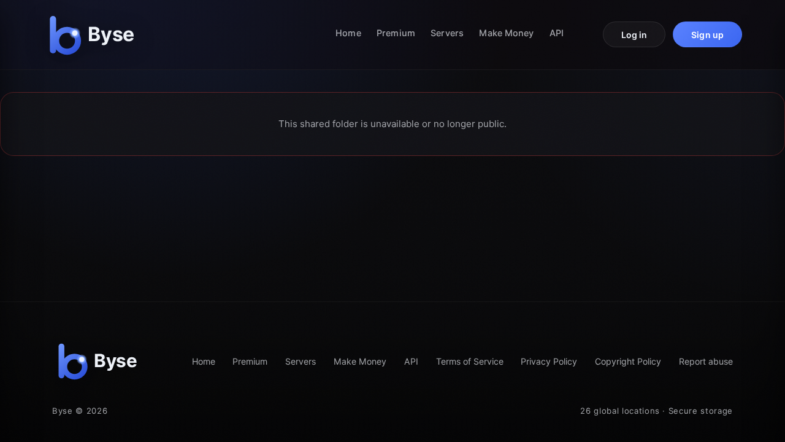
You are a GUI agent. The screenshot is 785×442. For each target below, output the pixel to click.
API (557, 33)
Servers (447, 33)
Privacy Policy (549, 361)
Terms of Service (470, 361)
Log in (634, 34)
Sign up (707, 34)
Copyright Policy (628, 361)
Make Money (506, 33)
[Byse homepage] (94, 35)
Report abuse (706, 361)
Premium (396, 33)
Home (348, 33)
